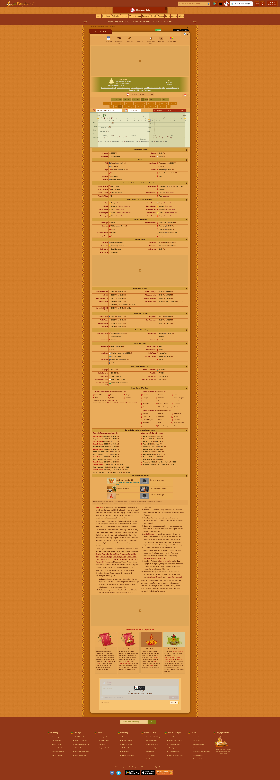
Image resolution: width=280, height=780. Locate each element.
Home (98, 16)
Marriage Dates (104, 737)
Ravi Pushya (150, 751)
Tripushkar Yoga (106, 557)
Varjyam (105, 326)
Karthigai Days (174, 748)
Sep (150, 99)
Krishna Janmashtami (174, 577)
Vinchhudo (123, 554)
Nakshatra (152, 163)
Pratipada (114, 166)
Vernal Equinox (57, 744)
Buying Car (103, 744)
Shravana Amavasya (172, 88)
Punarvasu (162, 163)
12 (153, 103)
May (133, 99)
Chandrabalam (104, 391)
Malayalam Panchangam (201, 751)
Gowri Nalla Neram (175, 740)
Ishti (163, 88)
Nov (159, 99)
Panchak (125, 737)
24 (138, 106)
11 (149, 103)
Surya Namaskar (165, 561)
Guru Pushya (150, 755)
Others (181, 16)
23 (133, 106)
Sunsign (105, 226)
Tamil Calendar (174, 744)
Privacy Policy (223, 753)
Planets (161, 16)
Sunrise (105, 153)
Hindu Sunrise (198, 740)
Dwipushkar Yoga (152, 744)
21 (125, 106)
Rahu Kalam (104, 317)
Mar (125, 99)
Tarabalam (150, 391)
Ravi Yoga (134, 559)
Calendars (116, 16)
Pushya (161, 166)
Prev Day (158, 110)
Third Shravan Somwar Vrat (152, 88)
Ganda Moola (127, 740)
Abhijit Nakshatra (128, 755)
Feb (120, 99)
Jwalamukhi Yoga (102, 562)
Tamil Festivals (174, 751)
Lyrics (167, 16)
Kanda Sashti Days (175, 755)
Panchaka (105, 554)
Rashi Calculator (198, 744)
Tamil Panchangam (176, 737)
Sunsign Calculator (199, 748)
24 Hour (142, 94)
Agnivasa (104, 353)
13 (157, 103)
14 (162, 103)
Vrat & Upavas (135, 16)
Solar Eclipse (56, 737)
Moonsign (104, 223)
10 (144, 103)
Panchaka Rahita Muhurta (101, 433)
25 (142, 106)
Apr (129, 99)
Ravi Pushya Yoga (119, 557)
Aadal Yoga (147, 90)
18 (111, 106)
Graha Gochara (80, 755)
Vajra (113, 173)
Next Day (181, 110)
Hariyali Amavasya (137, 88)
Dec (164, 99)
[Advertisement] (140, 61)
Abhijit (105, 295)
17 (175, 103)
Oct (155, 99)
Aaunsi (113, 163)
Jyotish (153, 16)
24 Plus (150, 94)
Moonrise (104, 156)
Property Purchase (105, 748)
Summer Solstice (58, 748)
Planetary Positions (82, 744)
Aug (146, 99)
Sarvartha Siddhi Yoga (136, 90)
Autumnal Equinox (58, 751)
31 (168, 106)
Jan (116, 99)
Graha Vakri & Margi (82, 751)
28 (155, 106)
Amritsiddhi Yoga (151, 740)
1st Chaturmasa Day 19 (108, 88)
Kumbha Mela (197, 759)
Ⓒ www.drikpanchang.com (223, 751)
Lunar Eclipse (56, 740)
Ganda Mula (114, 554)
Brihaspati (161, 558)
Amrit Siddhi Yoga (123, 559)
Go (152, 722)
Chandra (147, 558)
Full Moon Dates (81, 737)
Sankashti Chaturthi (155, 577)
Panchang (106, 16)
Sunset (153, 153)
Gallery (174, 16)
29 (160, 106)
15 (166, 103)
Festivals (145, 16)
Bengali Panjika (198, 755)
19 (116, 106)
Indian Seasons (198, 737)
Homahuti (104, 346)
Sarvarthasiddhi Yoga (153, 737)
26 (146, 106)
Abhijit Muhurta (149, 534)
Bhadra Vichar (127, 744)
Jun (138, 99)
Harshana (114, 169)
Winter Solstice (57, 755)
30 (164, 106)
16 (171, 103)
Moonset (153, 156)
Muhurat (125, 16)
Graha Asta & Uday (82, 748)
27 (151, 106)
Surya (153, 558)
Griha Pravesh (104, 740)
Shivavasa (104, 359)
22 (129, 106)
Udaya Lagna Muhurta (148, 433)
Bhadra (98, 554)
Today (169, 110)
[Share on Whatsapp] (158, 30)
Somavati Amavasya (123, 88)
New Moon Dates (81, 740)
